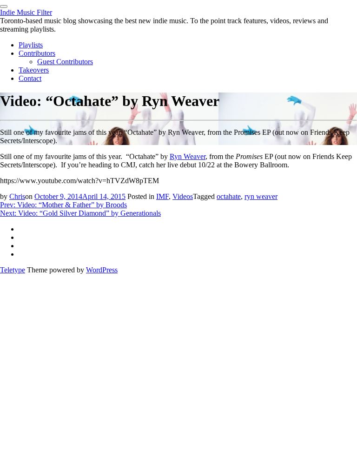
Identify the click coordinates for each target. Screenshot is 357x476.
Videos (182, 196)
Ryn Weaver (187, 156)
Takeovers (34, 70)
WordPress (102, 270)
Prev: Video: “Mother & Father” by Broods (63, 205)
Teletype (12, 270)
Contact (30, 78)
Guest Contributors (65, 62)
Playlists (31, 45)
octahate (229, 196)
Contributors (37, 53)
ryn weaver (261, 196)
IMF (162, 196)
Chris (17, 196)
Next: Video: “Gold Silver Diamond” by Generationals (80, 213)
